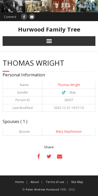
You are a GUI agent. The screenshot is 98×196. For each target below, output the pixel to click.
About (35, 182)
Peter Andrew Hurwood (42, 189)
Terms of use (55, 182)
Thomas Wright (68, 85)
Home (19, 182)
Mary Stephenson (69, 131)
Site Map (77, 182)
